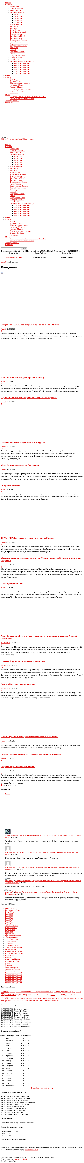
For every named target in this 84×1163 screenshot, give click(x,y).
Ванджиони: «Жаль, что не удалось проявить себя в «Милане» (31, 325)
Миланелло (14, 93)
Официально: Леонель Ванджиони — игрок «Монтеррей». (29, 397)
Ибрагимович (8, 994)
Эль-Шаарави (40, 1000)
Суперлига (9, 965)
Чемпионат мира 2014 (22, 65)
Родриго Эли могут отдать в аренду (18, 684)
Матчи (7, 95)
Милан (5, 997)
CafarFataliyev (10, 852)
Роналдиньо (76, 998)
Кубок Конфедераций (18, 32)
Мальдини (65, 995)
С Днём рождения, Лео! (12, 583)
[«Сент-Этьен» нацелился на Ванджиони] (38, 461)
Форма (12, 79)
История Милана (16, 81)
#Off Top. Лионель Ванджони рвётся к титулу (22, 377)
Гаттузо (57, 992)
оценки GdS (55, 1000)
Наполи (35, 998)
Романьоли (69, 998)
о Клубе (8, 77)
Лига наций (9, 943)
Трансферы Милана (17, 57)
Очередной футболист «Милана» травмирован (23, 661)
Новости (8, 5)
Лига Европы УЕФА (17, 36)
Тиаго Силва (15, 1000)
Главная (8, 3)
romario (3, 565)
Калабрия (34, 994)
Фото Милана (15, 59)
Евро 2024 (18, 20)
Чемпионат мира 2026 (22, 71)
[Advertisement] (42, 120)
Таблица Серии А (12, 101)
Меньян (72, 995)
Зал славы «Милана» (17, 85)
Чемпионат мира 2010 (22, 63)
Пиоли (44, 998)
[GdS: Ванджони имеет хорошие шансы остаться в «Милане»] (38, 732)
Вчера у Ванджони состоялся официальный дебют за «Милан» (31, 754)
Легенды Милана (16, 34)
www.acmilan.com (31, 1150)
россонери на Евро (17, 12)
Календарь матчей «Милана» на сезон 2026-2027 (28, 97)
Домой (3, 262)
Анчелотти (12, 992)
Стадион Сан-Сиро (17, 91)
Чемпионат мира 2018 (22, 67)
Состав (7, 75)
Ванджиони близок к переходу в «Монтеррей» (23, 442)
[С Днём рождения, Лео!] (38, 579)
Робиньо (60, 998)
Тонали (26, 1000)
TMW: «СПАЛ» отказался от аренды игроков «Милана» (28, 538)
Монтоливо (29, 998)
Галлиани (49, 992)
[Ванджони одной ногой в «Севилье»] (38, 762)
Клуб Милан (14, 26)
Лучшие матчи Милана (18, 40)
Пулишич (54, 998)
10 (2, 667)
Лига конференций (12, 941)
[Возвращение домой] (38, 481)
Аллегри (5, 991)
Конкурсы (13, 28)
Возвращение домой (10, 485)
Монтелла (22, 998)
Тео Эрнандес (6, 1000)
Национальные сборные (19, 44)
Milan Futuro (14, 7)
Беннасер (33, 992)
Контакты (9, 103)
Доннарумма (65, 992)
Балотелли (25, 992)
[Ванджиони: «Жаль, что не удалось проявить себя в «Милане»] (38, 320)
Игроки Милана (16, 24)
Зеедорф (78, 992)
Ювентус (48, 1000)
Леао (53, 994)
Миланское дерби (15, 998)
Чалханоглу (31, 1000)
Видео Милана (15, 10)
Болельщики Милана (17, 8)
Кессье (44, 995)
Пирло (49, 998)
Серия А (13, 50)
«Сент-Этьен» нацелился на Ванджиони (20, 465)
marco (3, 382)
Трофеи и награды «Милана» (20, 89)
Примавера (14, 48)
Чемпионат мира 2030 (22, 73)
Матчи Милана (15, 42)
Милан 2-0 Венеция (14, 257)
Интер (24, 995)
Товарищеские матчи (17, 56)
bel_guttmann (5, 643)
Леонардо (58, 994)
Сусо (81, 998)
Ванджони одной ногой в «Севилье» (18, 766)
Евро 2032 (9, 924)
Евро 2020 (18, 18)
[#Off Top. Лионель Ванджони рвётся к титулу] (38, 373)
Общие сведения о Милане (20, 83)
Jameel (3, 329)
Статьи (12, 54)
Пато (39, 998)
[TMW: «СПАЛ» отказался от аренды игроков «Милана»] (38, 534)
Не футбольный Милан (18, 46)
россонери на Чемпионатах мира (22, 61)
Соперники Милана (17, 52)
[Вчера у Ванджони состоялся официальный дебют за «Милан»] (38, 750)
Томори (21, 1000)
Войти (7, 794)
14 (2, 448)
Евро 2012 (18, 14)
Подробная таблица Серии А (42, 1088)
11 (2, 471)
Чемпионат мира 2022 (22, 69)
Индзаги (19, 995)
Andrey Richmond (11, 835)
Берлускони (40, 992)
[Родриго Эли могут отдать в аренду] (38, 680)
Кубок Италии (15, 30)
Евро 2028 (18, 22)
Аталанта (18, 991)
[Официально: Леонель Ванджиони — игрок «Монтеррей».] (38, 393)
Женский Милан (11, 926)
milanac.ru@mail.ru (22, 1159)
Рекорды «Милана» (17, 87)
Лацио (48, 994)
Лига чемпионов (16, 38)
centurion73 (9, 881)
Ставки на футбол (12, 961)
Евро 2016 (18, 16)
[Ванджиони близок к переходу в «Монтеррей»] (38, 438)
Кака (29, 995)
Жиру (73, 992)
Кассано (39, 995)
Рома (64, 998)
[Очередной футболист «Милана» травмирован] (38, 657)
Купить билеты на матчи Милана (22, 99)
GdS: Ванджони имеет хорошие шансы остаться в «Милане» (29, 737)
